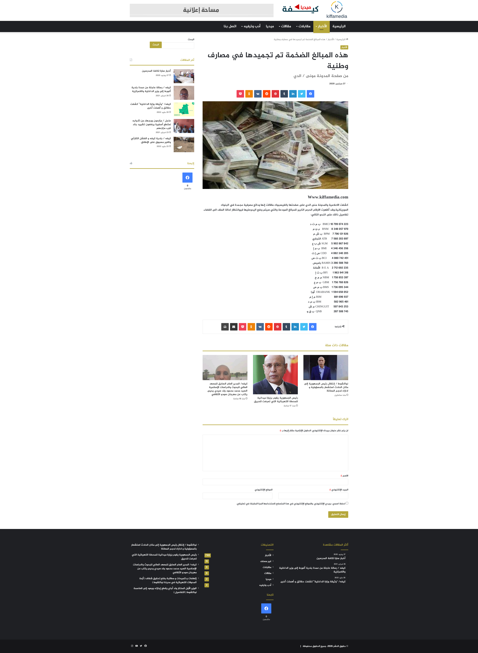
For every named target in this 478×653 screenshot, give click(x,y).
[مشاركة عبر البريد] (234, 327)
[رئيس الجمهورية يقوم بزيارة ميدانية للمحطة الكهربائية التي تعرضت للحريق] (275, 374)
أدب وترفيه (252, 26)
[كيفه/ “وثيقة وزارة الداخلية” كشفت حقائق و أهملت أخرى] (184, 109)
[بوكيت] (240, 94)
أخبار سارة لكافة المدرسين (156, 71)
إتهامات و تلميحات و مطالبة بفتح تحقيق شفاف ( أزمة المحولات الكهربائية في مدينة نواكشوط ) (168, 581)
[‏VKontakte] (258, 94)
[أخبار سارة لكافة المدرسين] (184, 76)
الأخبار (322, 26)
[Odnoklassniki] (249, 94)
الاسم (344, 476)
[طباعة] (225, 327)
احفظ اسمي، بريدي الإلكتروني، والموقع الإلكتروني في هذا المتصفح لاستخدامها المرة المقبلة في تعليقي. (290, 504)
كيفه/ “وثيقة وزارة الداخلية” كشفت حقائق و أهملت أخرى (150, 106)
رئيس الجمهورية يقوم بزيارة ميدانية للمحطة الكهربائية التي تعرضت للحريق (276, 400)
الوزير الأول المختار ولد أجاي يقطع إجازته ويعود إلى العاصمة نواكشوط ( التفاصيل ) (165, 590)
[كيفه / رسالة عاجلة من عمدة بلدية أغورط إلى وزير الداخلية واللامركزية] (184, 93)
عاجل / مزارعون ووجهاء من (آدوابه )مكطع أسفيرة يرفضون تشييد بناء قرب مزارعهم (151, 124)
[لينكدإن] (293, 94)
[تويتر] (301, 94)
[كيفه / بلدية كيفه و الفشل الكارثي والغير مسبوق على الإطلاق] (184, 144)
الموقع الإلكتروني (263, 490)
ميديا (270, 26)
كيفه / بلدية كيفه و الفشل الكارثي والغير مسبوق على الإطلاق (151, 140)
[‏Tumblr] (284, 94)
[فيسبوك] (310, 94)
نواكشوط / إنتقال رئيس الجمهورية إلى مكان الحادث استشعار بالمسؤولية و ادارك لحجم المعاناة (326, 387)
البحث (191, 39)
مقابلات (305, 26)
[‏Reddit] (266, 94)
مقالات (286, 26)
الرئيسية (339, 26)
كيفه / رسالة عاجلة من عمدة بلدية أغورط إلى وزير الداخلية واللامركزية (151, 89)
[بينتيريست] (275, 94)
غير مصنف (265, 561)
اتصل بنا (230, 26)
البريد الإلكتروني (338, 490)
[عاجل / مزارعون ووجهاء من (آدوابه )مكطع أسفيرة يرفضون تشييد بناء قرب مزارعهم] (184, 126)
